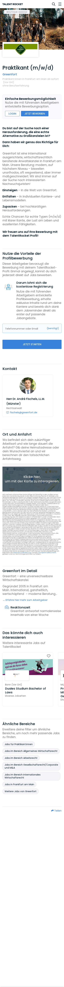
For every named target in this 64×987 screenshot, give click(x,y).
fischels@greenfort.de (23, 412)
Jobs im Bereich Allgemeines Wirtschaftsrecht (31, 751)
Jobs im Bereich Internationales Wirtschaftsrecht (23, 776)
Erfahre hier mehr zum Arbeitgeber (27, 600)
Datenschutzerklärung (22, 553)
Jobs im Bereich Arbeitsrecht (21, 758)
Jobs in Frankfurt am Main (19, 784)
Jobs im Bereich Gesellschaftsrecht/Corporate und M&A (31, 766)
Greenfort (9, 74)
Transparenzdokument (47, 553)
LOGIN (12, 113)
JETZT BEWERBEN (34, 113)
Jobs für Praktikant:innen (19, 744)
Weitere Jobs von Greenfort (20, 791)
